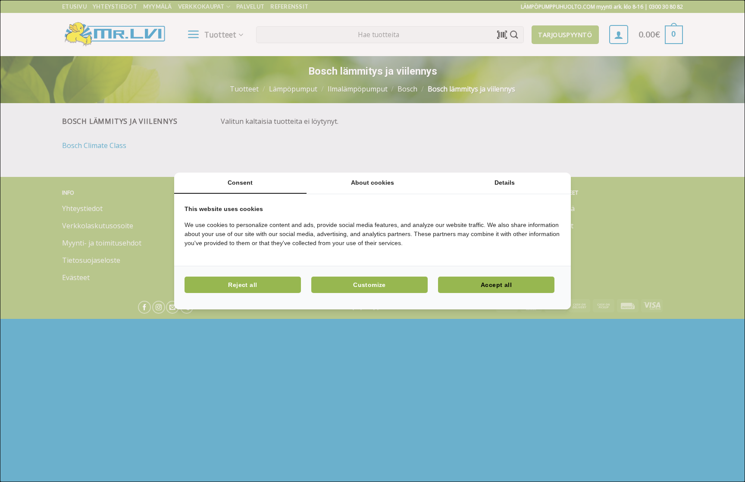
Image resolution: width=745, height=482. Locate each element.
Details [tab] (505, 182)
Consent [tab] (240, 182)
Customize (369, 284)
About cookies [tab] (372, 182)
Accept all (496, 284)
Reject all (242, 284)
